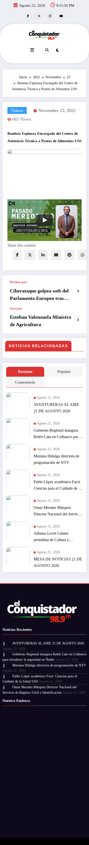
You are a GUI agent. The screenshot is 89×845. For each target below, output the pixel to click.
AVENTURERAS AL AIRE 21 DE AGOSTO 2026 (56, 407)
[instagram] (50, 16)
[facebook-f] (28, 16)
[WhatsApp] (83, 255)
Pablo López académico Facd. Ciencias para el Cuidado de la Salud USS (57, 486)
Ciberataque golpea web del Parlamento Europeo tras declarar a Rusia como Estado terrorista (41, 295)
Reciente (25, 372)
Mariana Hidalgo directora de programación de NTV (56, 459)
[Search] (47, 50)
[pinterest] (69, 255)
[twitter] (30, 255)
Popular (64, 372)
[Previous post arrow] (78, 291)
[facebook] (17, 255)
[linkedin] (43, 255)
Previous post (18, 282)
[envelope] (56, 255)
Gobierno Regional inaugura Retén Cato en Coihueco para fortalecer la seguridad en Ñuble (57, 434)
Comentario (25, 382)
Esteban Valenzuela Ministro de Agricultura (40, 320)
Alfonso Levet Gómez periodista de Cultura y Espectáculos (51, 537)
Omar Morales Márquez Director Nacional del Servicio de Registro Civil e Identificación (57, 511)
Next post (16, 308)
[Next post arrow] (78, 320)
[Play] (44, 220)
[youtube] (61, 16)
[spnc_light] (57, 50)
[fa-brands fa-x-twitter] (39, 16)
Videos (17, 110)
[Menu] (32, 50)
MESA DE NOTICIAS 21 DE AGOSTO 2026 (58, 562)
